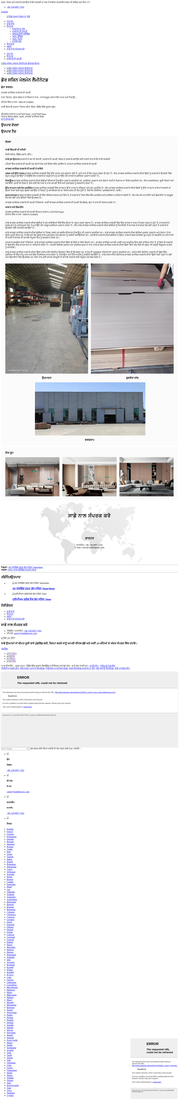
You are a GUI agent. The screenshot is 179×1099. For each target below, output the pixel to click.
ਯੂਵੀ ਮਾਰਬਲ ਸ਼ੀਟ (122, 668)
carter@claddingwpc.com (25, 633)
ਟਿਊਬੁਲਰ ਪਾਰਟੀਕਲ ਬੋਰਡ (57, 668)
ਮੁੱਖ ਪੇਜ (10, 21)
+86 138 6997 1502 (15, 7)
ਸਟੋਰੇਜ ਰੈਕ (17, 41)
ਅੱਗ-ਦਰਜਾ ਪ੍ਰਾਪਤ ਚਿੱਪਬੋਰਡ (32, 668)
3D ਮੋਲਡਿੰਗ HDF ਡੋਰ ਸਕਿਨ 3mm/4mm (25, 567)
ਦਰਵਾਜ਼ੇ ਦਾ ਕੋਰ (18, 29)
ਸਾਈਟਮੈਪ (94, 666)
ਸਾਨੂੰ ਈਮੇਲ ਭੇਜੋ (7, 119)
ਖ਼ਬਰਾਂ (9, 46)
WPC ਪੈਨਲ (17, 39)
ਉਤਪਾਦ (10, 26)
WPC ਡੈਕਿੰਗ (17, 36)
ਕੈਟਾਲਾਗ (10, 44)
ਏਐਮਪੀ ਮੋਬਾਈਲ (107, 666)
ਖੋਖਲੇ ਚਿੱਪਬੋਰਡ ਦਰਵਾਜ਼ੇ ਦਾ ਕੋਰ (82, 668)
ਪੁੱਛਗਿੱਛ (4, 649)
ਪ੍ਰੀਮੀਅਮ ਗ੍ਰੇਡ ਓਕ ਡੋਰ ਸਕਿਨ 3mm (31, 599)
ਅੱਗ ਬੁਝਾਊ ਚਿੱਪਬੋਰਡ (105, 668)
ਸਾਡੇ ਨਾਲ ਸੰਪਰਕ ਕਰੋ (15, 49)
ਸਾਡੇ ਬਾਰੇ (10, 24)
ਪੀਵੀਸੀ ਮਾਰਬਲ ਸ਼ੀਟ (10, 668)
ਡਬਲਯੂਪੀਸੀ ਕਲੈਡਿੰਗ (21, 34)
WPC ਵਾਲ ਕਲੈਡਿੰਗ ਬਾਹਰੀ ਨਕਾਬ (22, 570)
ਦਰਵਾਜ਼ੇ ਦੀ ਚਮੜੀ (19, 31)
